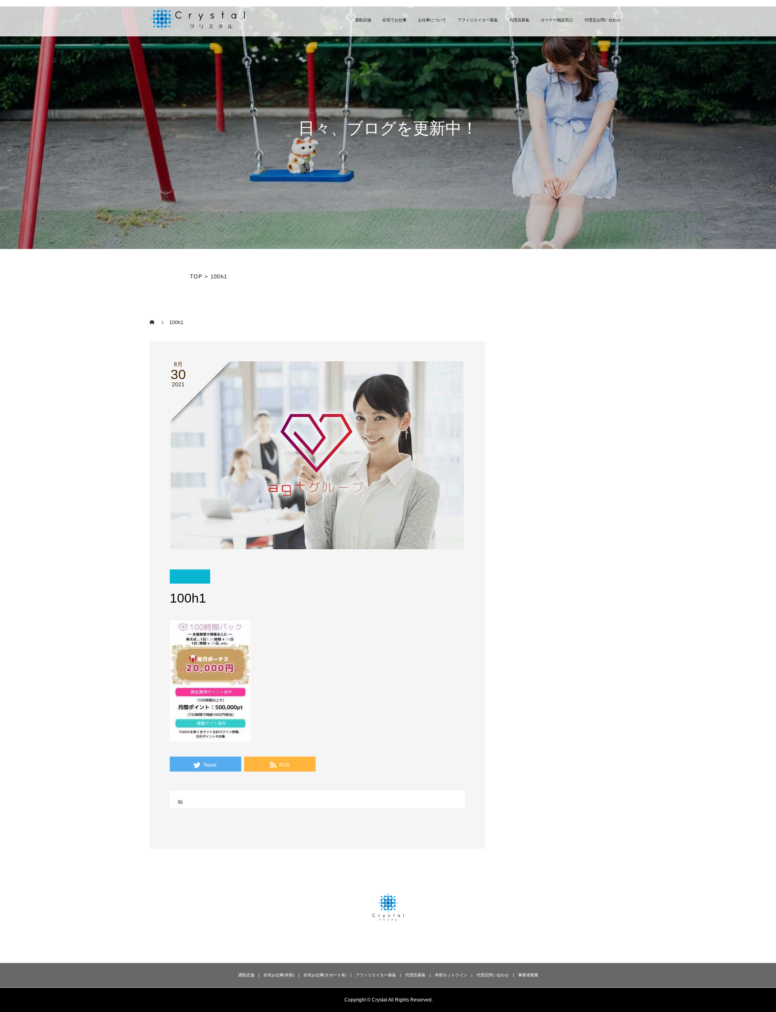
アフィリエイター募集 (478, 20)
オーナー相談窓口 (557, 20)
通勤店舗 (363, 20)
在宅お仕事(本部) (279, 975)
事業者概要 (528, 975)
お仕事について (432, 20)
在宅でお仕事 (394, 20)
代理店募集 (519, 20)
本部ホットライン (451, 975)
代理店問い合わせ (493, 975)
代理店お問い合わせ (602, 20)
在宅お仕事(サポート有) (325, 975)
